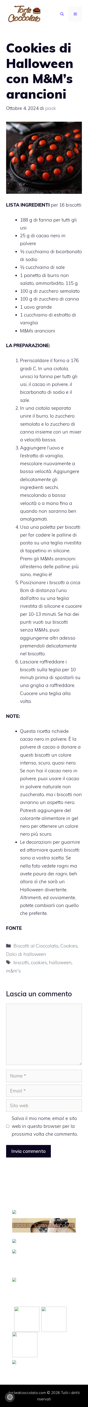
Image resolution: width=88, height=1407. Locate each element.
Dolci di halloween (26, 954)
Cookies (68, 946)
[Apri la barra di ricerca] (62, 14)
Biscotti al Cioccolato (35, 946)
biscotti (21, 962)
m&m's (13, 971)
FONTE (14, 928)
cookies (39, 962)
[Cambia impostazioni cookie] (10, 1397)
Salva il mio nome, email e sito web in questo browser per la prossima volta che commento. (45, 1126)
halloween (60, 962)
